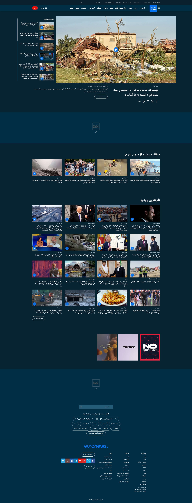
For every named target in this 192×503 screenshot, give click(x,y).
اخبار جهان (124, 252)
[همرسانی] (148, 101)
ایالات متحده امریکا (155, 252)
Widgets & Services (123, 476)
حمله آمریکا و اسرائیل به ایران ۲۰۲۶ (84, 419)
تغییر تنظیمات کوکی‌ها (106, 479)
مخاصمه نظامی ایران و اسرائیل (108, 419)
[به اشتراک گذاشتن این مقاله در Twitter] (152, 101)
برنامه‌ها (144, 481)
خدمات (127, 453)
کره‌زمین (92, 8)
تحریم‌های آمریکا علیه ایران (96, 433)
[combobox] (91, 2)
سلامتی (83, 8)
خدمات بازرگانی (108, 459)
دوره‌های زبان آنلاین (124, 481)
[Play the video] (116, 49)
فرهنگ (99, 8)
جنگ (95, 424)
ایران (126, 279)
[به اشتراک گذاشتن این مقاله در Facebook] (156, 101)
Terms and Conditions (105, 462)
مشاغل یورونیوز (108, 473)
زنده (35, 8)
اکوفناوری (59, 223)
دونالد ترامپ (85, 424)
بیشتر (110, 453)
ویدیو (77, 8)
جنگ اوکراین (114, 424)
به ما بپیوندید (125, 468)
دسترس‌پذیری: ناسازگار (106, 476)
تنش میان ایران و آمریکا (80, 428)
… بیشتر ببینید (101, 96)
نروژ (75, 424)
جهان (130, 8)
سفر (111, 8)
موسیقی (95, 428)
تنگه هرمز (105, 428)
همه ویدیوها (39, 318)
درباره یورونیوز (108, 457)
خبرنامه (90, 466)
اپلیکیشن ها (126, 470)
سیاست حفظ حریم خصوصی (104, 468)
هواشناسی (126, 462)
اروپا (135, 8)
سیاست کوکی (108, 465)
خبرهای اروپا (156, 223)
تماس (110, 470)
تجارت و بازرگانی (120, 8)
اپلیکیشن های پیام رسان (123, 473)
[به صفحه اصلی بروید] (153, 8)
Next (106, 8)
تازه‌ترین (142, 8)
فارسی (156, 2)
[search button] (81, 2)
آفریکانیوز (126, 479)
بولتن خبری (126, 459)
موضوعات (143, 453)
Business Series (154, 279)
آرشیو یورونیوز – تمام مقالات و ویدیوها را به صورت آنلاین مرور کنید (140, 489)
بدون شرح (157, 178)
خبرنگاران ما (143, 484)
